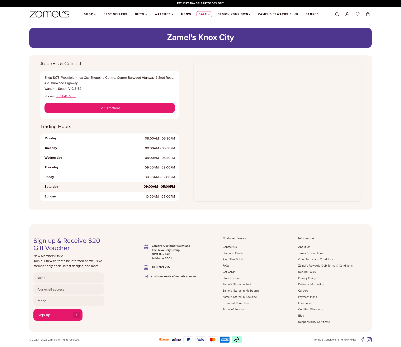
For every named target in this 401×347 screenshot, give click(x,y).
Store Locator (231, 278)
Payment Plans (307, 297)
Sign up (44, 314)
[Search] (337, 14)
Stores (312, 14)
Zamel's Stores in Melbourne (241, 290)
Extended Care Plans (236, 303)
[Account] (347, 14)
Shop (88, 14)
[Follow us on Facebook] (362, 339)
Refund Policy (307, 272)
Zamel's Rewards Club (278, 14)
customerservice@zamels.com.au (173, 276)
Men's (186, 14)
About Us (304, 247)
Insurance (304, 303)
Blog (301, 315)
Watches (163, 14)
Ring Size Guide (233, 259)
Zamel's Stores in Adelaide (240, 297)
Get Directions (109, 108)
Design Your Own (233, 14)
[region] (200, 3)
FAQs (226, 265)
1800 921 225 (161, 267)
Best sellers (115, 14)
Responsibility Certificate (314, 322)
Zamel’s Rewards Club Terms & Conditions (325, 265)
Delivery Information (311, 284)
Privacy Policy (307, 278)
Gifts (140, 14)
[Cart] (368, 14)
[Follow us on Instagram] (369, 339)
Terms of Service (233, 309)
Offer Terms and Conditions (316, 259)
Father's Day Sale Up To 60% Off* (200, 3)
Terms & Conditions (310, 253)
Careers (303, 290)
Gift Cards (229, 272)
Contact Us (230, 247)
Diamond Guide (233, 253)
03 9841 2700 (66, 96)
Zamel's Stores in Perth (238, 284)
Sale (203, 14)
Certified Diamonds (310, 309)
